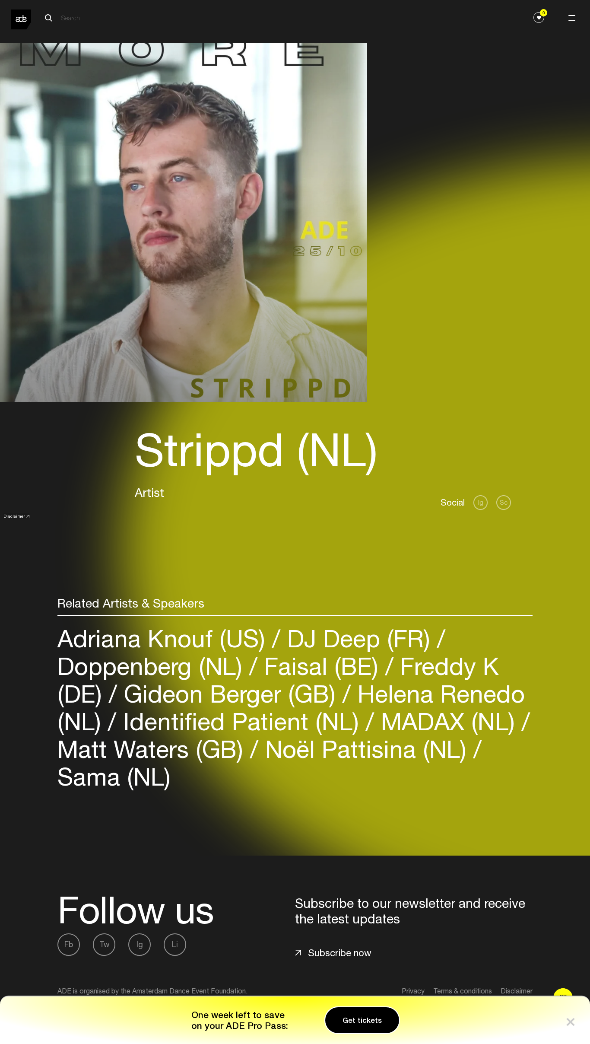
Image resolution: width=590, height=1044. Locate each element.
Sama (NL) (114, 777)
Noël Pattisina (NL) (365, 749)
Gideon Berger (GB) (230, 694)
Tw (104, 944)
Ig (480, 502)
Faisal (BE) (321, 666)
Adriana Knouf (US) (164, 638)
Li (175, 944)
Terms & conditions (462, 991)
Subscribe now (339, 952)
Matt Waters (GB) (153, 749)
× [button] (570, 1020)
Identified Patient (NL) (241, 721)
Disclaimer (14, 516)
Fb (68, 944)
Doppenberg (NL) (153, 666)
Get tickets (362, 1020)
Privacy (413, 991)
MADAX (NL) (448, 721)
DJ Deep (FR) (358, 638)
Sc (504, 502)
